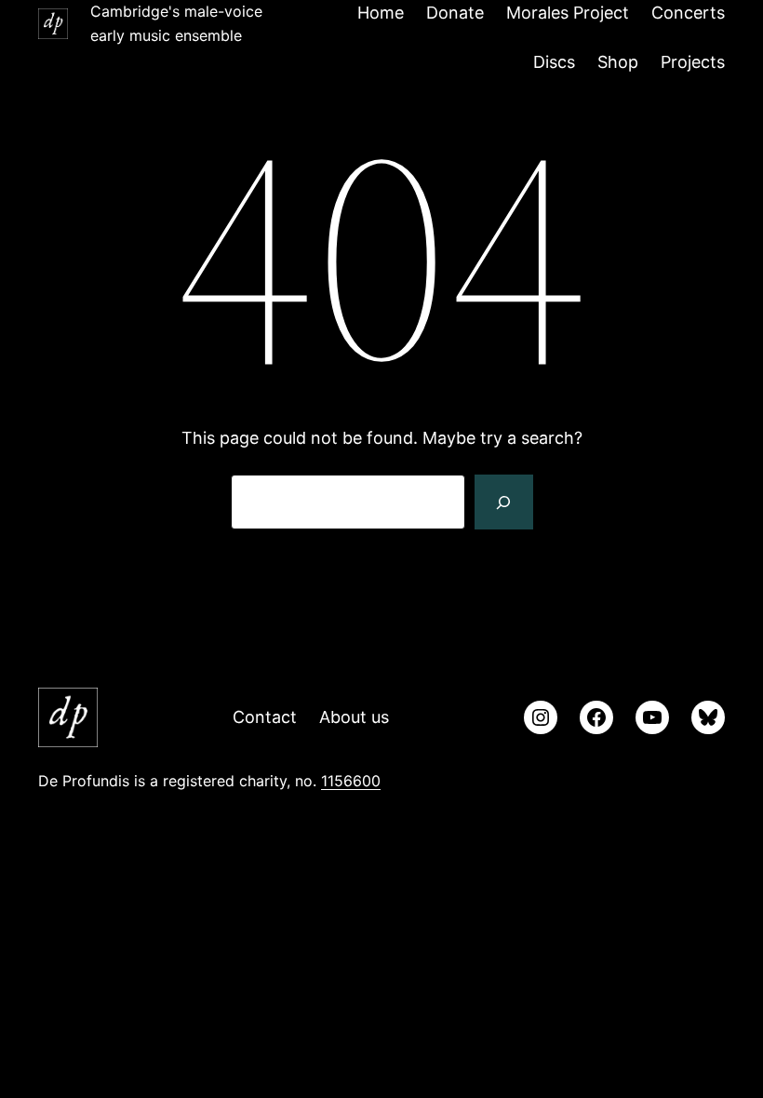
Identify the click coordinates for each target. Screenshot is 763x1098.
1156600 (351, 780)
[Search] (503, 502)
